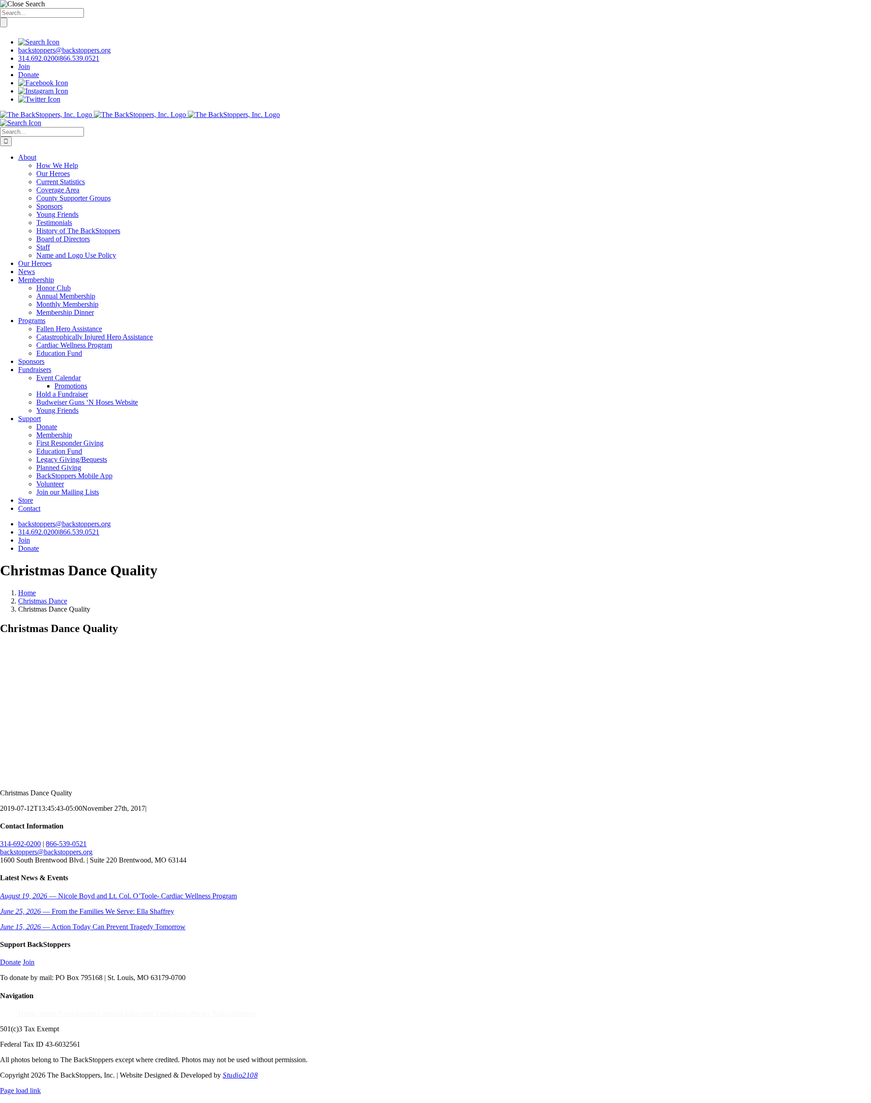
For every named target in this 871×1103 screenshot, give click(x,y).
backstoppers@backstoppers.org (64, 50)
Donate (28, 74)
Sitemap (243, 1013)
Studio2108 (240, 1075)
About (47, 1013)
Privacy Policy (209, 1013)
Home (27, 1013)
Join (24, 66)
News (66, 1013)
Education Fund (148, 1013)
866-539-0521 (66, 844)
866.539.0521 (79, 58)
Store (179, 1013)
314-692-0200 (20, 844)
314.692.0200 (38, 58)
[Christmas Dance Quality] (51, 777)
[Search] (38, 42)
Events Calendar (99, 1013)
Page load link (20, 1090)
